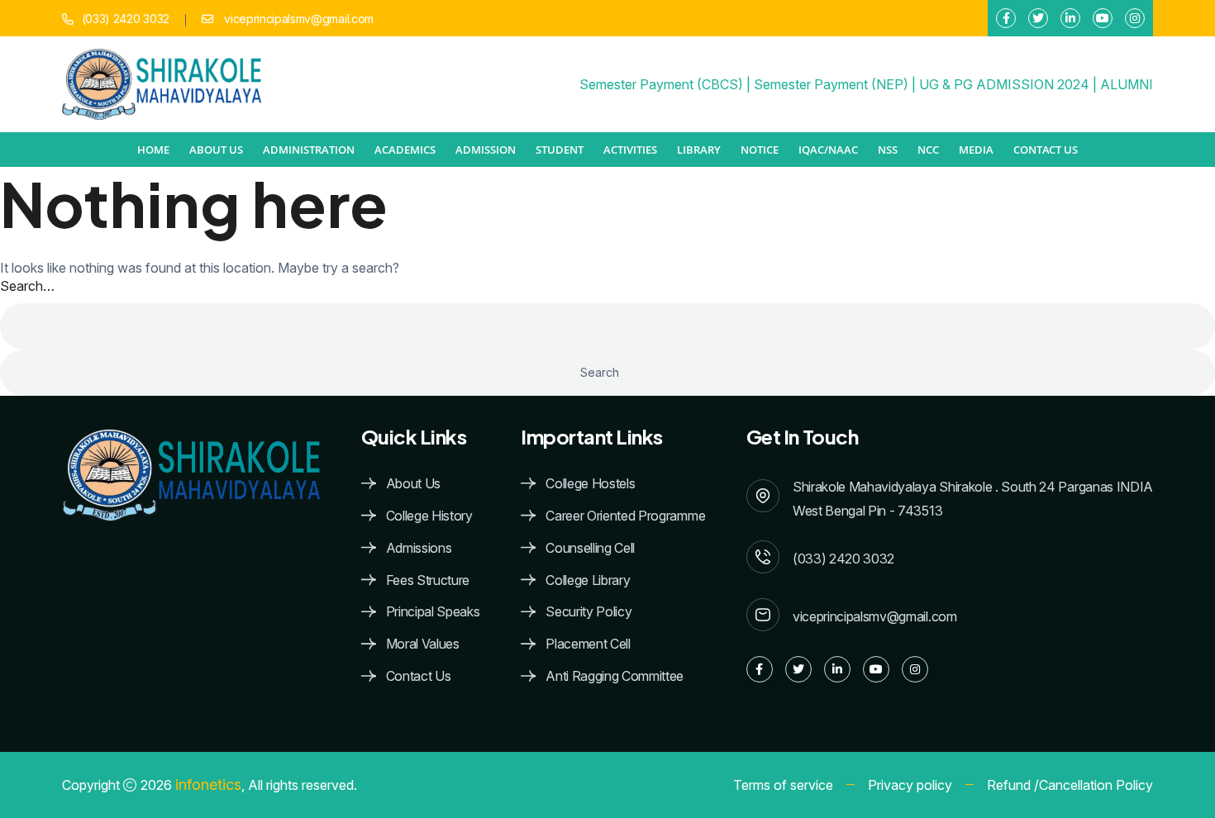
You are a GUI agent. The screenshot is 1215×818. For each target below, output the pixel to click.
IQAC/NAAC (828, 149)
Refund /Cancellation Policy (1070, 785)
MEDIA (976, 149)
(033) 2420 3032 (125, 19)
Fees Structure (428, 580)
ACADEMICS (405, 149)
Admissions (419, 548)
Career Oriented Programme (625, 516)
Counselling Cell (590, 548)
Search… (27, 286)
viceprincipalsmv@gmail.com (298, 19)
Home (153, 149)
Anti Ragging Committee (615, 676)
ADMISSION (485, 149)
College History (429, 516)
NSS (888, 149)
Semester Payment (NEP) (831, 84)
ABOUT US (216, 149)
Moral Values (423, 644)
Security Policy (588, 612)
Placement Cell (588, 644)
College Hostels (590, 484)
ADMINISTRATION (309, 149)
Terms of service (783, 785)
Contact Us (1045, 149)
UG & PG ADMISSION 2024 (1004, 84)
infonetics (208, 784)
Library (699, 149)
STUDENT (560, 149)
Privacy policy (910, 785)
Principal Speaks (433, 612)
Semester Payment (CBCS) (661, 84)
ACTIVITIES (630, 149)
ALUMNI (1126, 84)
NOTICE (760, 149)
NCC (928, 149)
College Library (588, 580)
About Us (413, 484)
